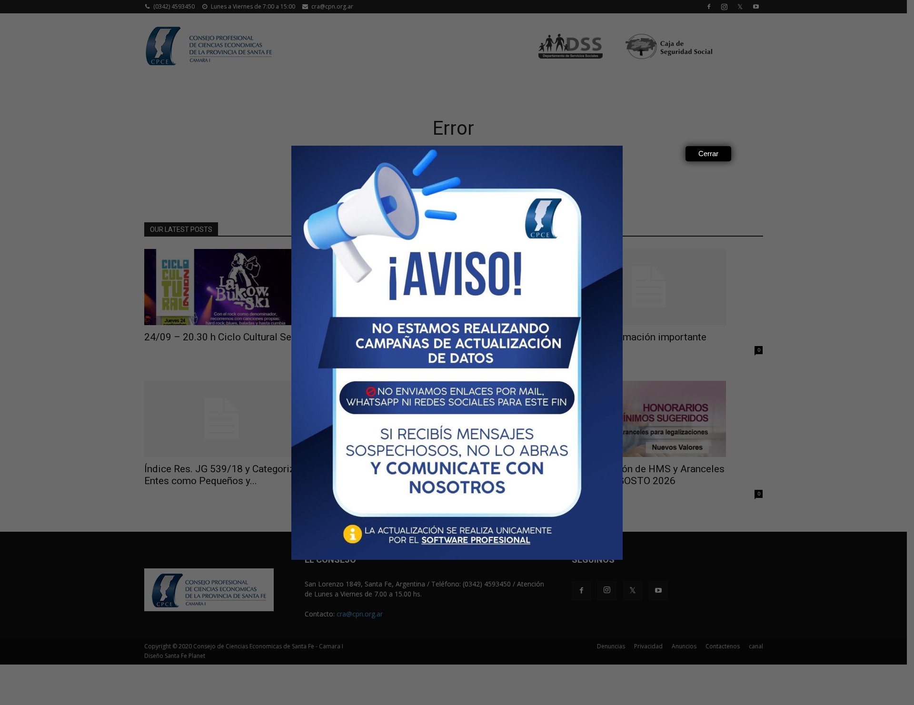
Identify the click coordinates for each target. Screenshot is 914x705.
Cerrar (708, 153)
